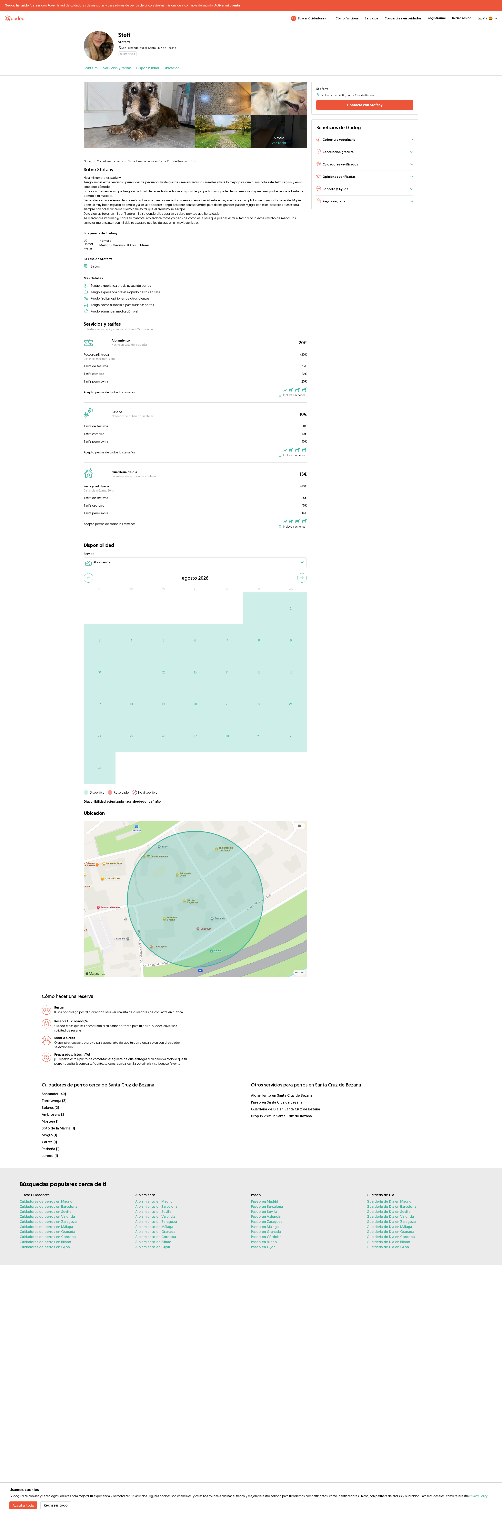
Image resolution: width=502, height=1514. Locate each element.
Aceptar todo (23, 1505)
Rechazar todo (56, 1505)
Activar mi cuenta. (227, 5)
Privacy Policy (478, 1496)
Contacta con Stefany (365, 105)
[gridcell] (259, 608)
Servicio (89, 554)
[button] (364, 140)
